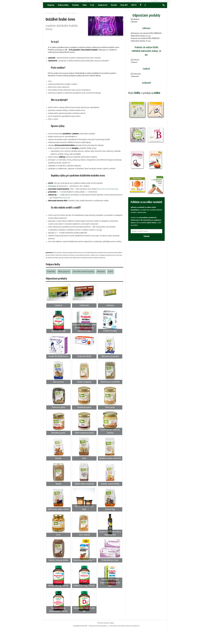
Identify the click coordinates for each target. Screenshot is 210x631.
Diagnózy (50, 5)
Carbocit (134, 62)
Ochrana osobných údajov (105, 623)
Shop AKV (124, 5)
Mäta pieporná (63, 198)
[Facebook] (140, 5)
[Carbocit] (58, 292)
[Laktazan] (110, 292)
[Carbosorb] (84, 292)
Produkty (75, 5)
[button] (163, 5)
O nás (92, 5)
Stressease (52, 186)
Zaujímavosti (102, 5)
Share (145, 5)
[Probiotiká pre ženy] (110, 548)
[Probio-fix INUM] (84, 341)
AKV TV (133, 5)
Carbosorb (135, 76)
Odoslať (146, 236)
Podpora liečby (63, 5)
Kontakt (114, 5)
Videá (85, 5)
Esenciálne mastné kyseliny (107, 189)
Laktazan (134, 22)
